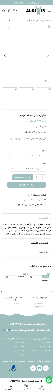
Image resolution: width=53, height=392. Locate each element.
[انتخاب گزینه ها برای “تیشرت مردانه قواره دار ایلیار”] (7, 276)
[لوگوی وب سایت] (35, 10)
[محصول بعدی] (3, 20)
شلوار (28, 20)
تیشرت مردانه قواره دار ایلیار (14, 298)
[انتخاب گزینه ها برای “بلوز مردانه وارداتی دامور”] (31, 276)
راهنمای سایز (24, 184)
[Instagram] (33, 368)
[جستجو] (3, 11)
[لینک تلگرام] (19, 205)
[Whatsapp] (46, 368)
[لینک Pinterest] (26, 205)
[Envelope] (39, 368)
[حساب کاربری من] (9, 11)
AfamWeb (15, 381)
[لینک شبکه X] (30, 205)
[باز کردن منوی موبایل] (49, 11)
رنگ (44, 163)
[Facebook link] (33, 205)
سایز (44, 150)
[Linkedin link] (22, 205)
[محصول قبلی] (9, 20)
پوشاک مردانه (38, 20)
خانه (49, 20)
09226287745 (15, 324)
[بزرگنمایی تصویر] (45, 81)
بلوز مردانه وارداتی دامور (38, 297)
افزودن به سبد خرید (22, 177)
